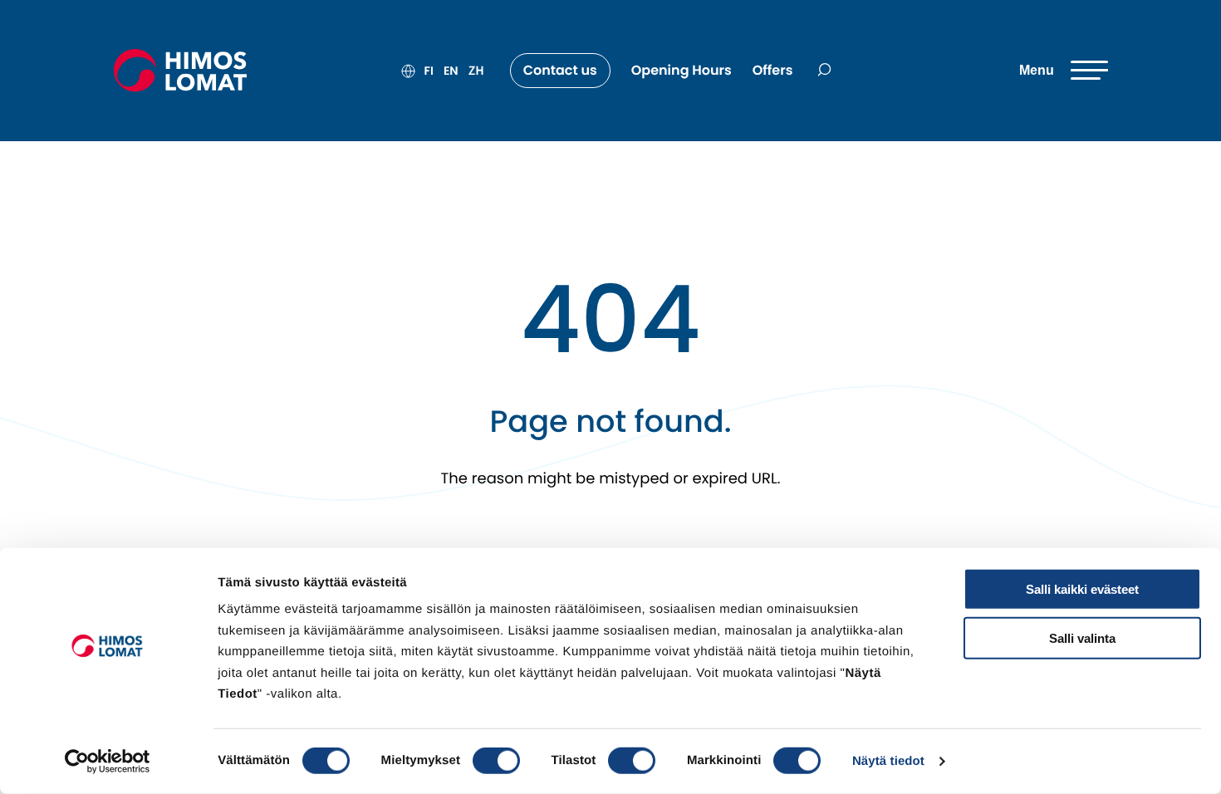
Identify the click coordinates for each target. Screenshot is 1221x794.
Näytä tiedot (888, 761)
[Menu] (1063, 70)
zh (476, 70)
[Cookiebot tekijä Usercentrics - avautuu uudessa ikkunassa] (107, 761)
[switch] (496, 760)
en (451, 70)
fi (429, 70)
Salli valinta (1082, 637)
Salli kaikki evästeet (1082, 589)
